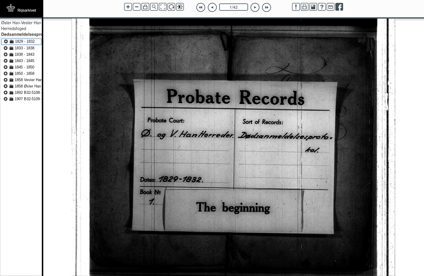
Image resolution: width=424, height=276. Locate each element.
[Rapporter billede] (296, 7)
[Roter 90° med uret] (171, 7)
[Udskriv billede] (305, 7)
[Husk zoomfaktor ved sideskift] (145, 7)
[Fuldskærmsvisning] (163, 7)
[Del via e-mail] (331, 7)
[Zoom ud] (137, 7)
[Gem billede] (313, 7)
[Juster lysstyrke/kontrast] (180, 7)
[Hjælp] (322, 7)
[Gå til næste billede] (255, 7)
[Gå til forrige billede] (212, 7)
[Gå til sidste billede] (266, 7)
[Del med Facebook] (339, 7)
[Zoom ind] (128, 7)
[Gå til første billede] (200, 7)
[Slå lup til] (154, 7)
